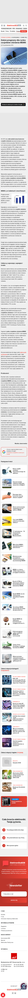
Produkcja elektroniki (6, 28)
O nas (2, 916)
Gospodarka (19, 31)
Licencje (3, 928)
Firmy (7, 31)
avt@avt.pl (4, 969)
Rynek (2, 31)
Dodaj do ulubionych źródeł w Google (12, 104)
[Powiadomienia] (3, 995)
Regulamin (3, 926)
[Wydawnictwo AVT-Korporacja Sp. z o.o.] (14, 956)
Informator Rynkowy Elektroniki (9, 918)
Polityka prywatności (6, 930)
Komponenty (19, 28)
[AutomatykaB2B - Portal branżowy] (14, 989)
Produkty (12, 31)
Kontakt (3, 914)
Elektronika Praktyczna (7, 942)
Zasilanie (25, 28)
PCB (14, 28)
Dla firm (23, 31)
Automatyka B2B (5, 938)
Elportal (3, 940)
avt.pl (2, 971)
